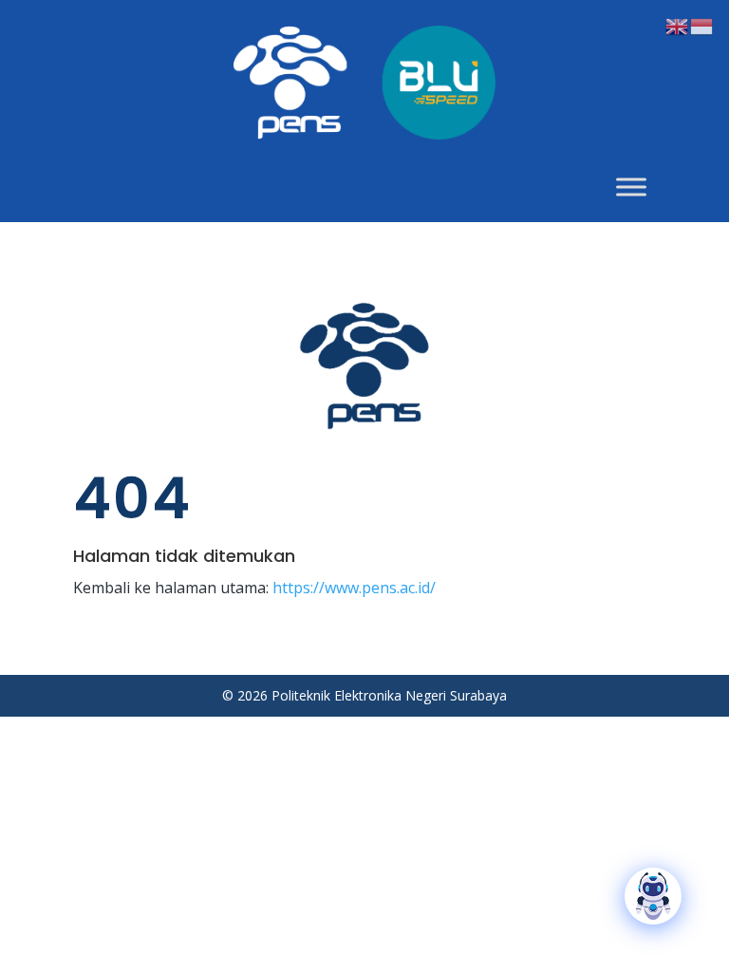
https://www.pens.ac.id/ (354, 587)
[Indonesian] (702, 25)
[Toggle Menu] (631, 187)
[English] (677, 25)
